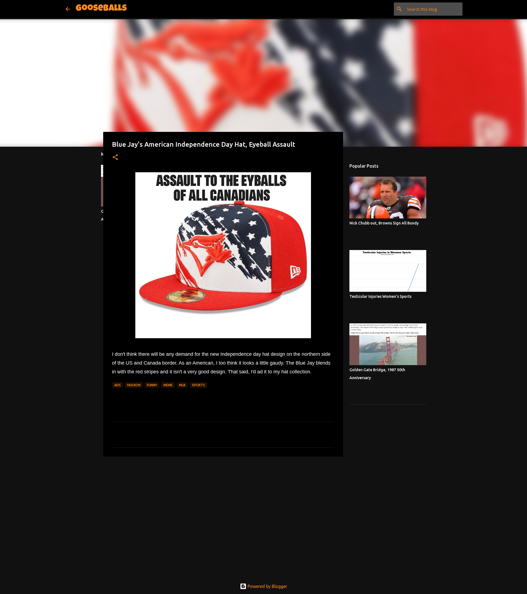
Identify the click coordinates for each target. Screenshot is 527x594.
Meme (168, 385)
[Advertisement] (223, 503)
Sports (198, 385)
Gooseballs (101, 8)
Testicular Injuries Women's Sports (380, 296)
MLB (182, 385)
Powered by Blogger (266, 586)
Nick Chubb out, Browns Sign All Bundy (384, 223)
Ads (117, 385)
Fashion (134, 385)
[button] (115, 157)
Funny (152, 385)
